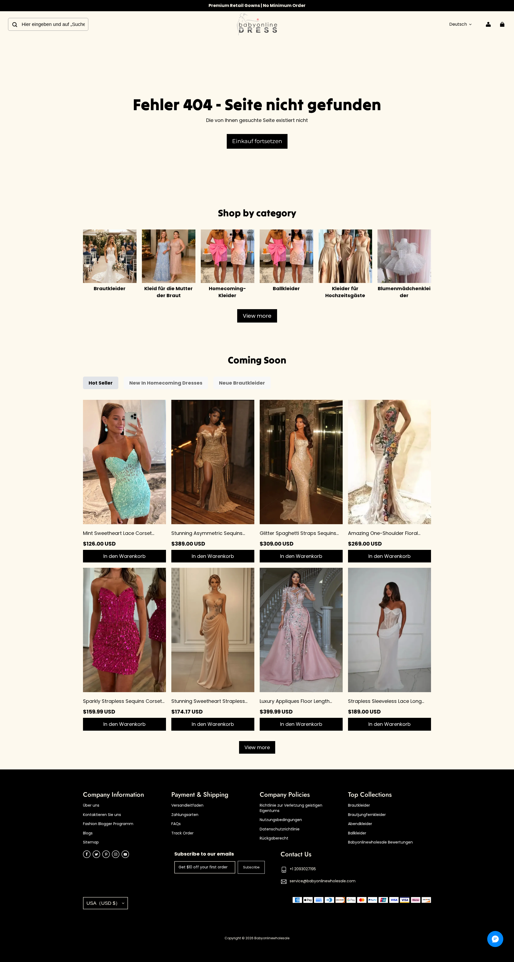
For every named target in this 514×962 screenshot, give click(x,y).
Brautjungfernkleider (367, 814)
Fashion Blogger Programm (108, 823)
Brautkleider (359, 805)
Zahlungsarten (184, 814)
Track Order (182, 833)
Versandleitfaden (187, 805)
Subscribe (251, 867)
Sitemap (91, 842)
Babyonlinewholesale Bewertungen (380, 842)
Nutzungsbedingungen (281, 819)
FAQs (176, 823)
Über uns (91, 805)
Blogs (88, 833)
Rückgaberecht (274, 838)
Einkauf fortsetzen (257, 141)
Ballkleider (357, 833)
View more (257, 316)
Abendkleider (360, 823)
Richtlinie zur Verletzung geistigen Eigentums (291, 808)
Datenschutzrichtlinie (280, 829)
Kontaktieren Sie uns (102, 814)
